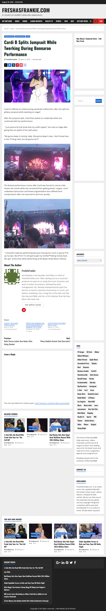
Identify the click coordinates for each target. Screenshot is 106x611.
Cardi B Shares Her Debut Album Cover (57, 324)
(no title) (7, 572)
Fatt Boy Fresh (82, 21)
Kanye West (81, 394)
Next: (55, 340)
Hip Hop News (7, 21)
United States (89, 420)
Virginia (93, 424)
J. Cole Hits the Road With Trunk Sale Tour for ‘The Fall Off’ (14, 437)
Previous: (18, 341)
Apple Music (94, 359)
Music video (88, 405)
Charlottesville (82, 375)
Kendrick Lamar (93, 394)
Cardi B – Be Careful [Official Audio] (11, 324)
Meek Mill (91, 401)
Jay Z (86, 390)
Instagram (92, 386)
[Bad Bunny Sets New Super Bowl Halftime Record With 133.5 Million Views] (60, 425)
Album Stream (82, 359)
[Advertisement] (89, 145)
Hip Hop (92, 382)
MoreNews (60, 608)
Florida (91, 378)
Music (17, 21)
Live (101, 21)
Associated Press (83, 363)
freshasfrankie (9, 36)
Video (79, 424)
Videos (24, 21)
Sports (58, 21)
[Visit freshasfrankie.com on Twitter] (71, 563)
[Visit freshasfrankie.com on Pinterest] (67, 563)
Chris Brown (94, 375)
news (28, 36)
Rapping (90, 413)
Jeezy (92, 390)
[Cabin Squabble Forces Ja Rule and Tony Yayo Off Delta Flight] (90, 531)
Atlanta (94, 363)
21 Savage (81, 352)
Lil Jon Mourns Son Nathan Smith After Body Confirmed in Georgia (26, 601)
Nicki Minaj (81, 413)
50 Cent (89, 352)
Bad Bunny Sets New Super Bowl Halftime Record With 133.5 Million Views (60, 437)
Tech (66, 21)
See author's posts (33, 304)
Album (97, 352)
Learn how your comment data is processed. (52, 403)
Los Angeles (82, 401)
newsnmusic (82, 409)
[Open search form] (90, 21)
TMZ (95, 417)
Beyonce (86, 367)
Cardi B (93, 371)
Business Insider (83, 371)
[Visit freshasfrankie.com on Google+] (58, 563)
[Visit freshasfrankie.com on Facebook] (75, 563)
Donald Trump (82, 378)
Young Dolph (82, 428)
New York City (93, 409)
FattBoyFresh (10, 443)
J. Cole (80, 390)
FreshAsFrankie (11, 59)
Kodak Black (82, 397)
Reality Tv (49, 21)
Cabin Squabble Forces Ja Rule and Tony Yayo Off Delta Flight (90, 544)
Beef (72, 21)
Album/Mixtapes (36, 21)
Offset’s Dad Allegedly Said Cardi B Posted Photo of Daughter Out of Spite (35, 325)
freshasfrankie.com (26, 10)
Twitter (80, 420)
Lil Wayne (91, 397)
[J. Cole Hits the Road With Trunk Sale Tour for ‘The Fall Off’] (14, 425)
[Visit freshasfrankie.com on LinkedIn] (63, 563)
